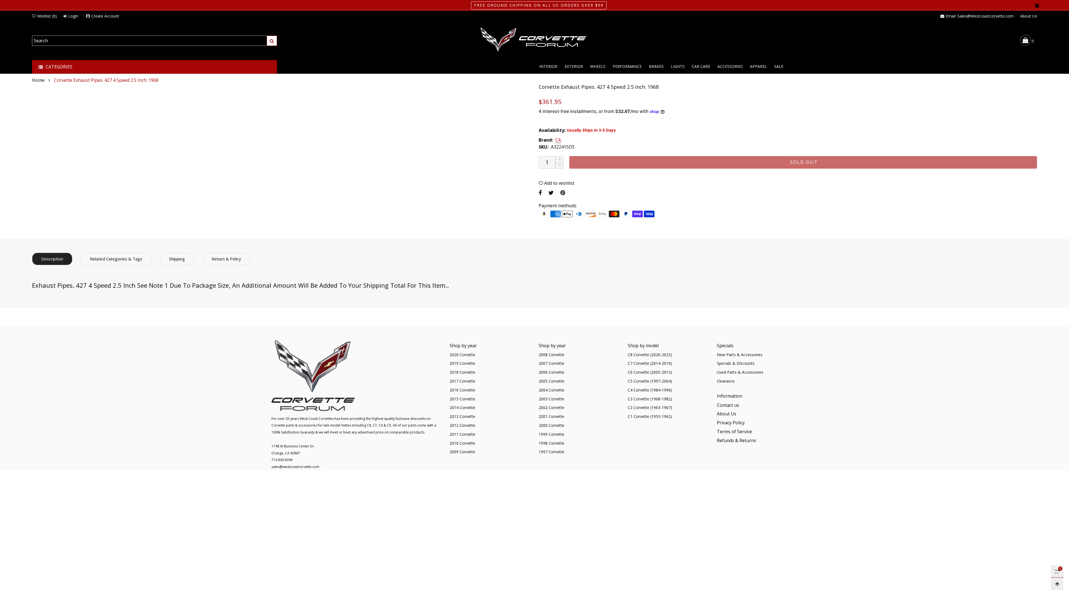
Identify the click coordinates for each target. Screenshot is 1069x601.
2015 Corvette (462, 399)
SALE (778, 66)
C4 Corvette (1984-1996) (650, 390)
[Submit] (272, 41)
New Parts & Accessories (739, 354)
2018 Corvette (462, 372)
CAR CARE (701, 66)
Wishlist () (47, 16)
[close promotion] (1037, 5)
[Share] (540, 192)
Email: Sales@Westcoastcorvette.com (980, 16)
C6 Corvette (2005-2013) (650, 372)
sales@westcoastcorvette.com (295, 466)
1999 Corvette (551, 434)
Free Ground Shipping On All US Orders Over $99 (539, 5)
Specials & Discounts (736, 363)
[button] (559, 165)
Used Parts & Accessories (740, 372)
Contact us (728, 405)
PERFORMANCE (627, 66)
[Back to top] (1057, 584)
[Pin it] (562, 192)
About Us (1028, 16)
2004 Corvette (551, 390)
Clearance (726, 381)
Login (73, 16)
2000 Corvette (551, 425)
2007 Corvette (551, 363)
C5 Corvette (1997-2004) (650, 381)
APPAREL (758, 66)
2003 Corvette (551, 399)
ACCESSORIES (730, 66)
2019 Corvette (462, 363)
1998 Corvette (551, 443)
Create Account (105, 16)
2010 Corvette (462, 443)
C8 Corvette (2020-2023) (650, 354)
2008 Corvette (551, 354)
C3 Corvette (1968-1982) (650, 399)
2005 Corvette (551, 381)
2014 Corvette (462, 407)
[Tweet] (551, 192)
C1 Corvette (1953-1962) (650, 416)
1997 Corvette (551, 451)
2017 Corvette (462, 381)
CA (558, 140)
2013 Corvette (462, 416)
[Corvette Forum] (534, 40)
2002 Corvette (551, 407)
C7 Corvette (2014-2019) (650, 363)
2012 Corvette (462, 425)
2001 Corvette (551, 416)
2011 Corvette (462, 434)
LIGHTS (678, 66)
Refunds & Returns (736, 440)
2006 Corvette (551, 372)
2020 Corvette (462, 354)
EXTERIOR (574, 66)
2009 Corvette (462, 451)
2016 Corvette (462, 390)
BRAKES (656, 66)
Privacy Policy (731, 423)
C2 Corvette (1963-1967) (650, 407)
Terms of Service (734, 431)
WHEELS (597, 66)
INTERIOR (548, 66)
